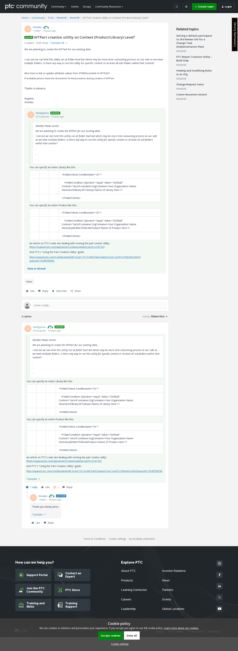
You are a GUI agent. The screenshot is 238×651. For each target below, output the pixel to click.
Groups (87, 6)
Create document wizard (191, 94)
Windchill (61, 17)
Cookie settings (117, 538)
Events (75, 6)
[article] (95, 407)
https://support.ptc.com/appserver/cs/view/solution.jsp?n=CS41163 (67, 247)
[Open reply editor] (95, 305)
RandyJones (42, 113)
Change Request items (190, 84)
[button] (204, 6)
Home (24, 17)
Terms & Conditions (94, 538)
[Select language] (186, 6)
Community (38, 17)
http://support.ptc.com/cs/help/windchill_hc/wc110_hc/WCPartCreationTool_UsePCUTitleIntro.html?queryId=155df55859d (94, 471)
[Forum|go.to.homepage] (26, 6)
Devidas (37, 27)
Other (29, 281)
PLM (50, 17)
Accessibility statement (142, 538)
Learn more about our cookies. (181, 628)
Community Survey (235, 34)
